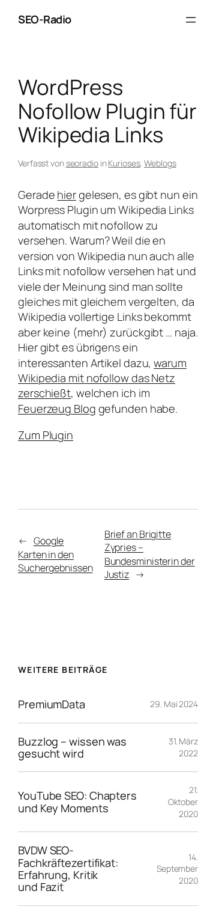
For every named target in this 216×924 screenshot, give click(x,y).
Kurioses (124, 163)
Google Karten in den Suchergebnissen (55, 554)
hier (66, 194)
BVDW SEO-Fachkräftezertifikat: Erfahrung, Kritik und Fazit (68, 868)
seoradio (82, 163)
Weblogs (160, 163)
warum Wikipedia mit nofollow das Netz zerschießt (102, 378)
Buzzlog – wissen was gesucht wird (72, 747)
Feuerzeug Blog (57, 408)
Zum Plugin (45, 435)
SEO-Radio (44, 19)
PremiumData (51, 704)
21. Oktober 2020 (183, 801)
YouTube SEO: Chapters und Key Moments (77, 801)
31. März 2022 (183, 747)
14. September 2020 (177, 868)
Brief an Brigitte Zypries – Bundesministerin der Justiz (149, 554)
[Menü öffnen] (191, 20)
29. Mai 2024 (174, 704)
